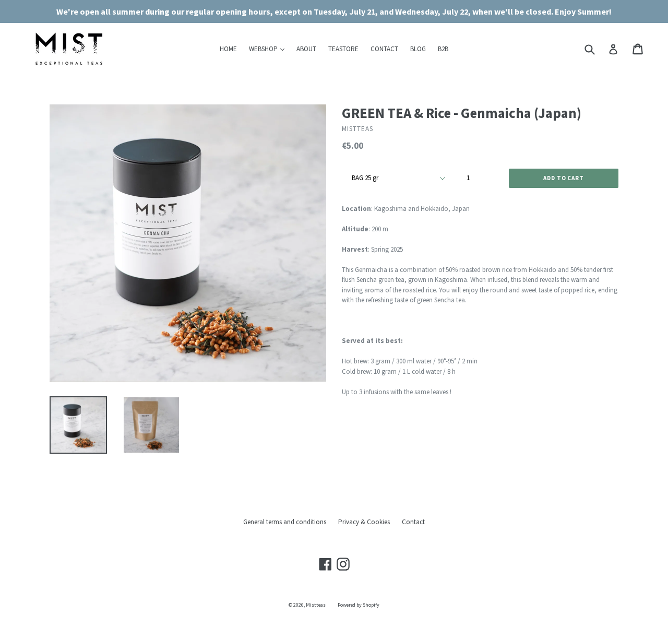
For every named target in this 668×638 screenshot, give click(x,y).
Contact (413, 521)
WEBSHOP (269, 48)
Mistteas (316, 604)
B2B (443, 48)
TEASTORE (343, 48)
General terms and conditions (284, 521)
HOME (228, 48)
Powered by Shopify (358, 604)
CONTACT (384, 48)
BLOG (418, 48)
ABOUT (306, 48)
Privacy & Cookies (364, 521)
